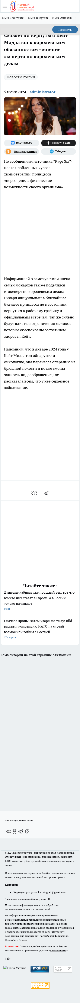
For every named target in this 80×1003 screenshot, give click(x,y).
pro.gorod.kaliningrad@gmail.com (46, 892)
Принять (65, 30)
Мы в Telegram (38, 18)
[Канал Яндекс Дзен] (58, 143)
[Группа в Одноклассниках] (21, 151)
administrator (42, 91)
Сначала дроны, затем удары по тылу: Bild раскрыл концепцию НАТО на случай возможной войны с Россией (38, 629)
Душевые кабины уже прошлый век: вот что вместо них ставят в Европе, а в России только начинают (39, 600)
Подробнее (11, 940)
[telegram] (47, 493)
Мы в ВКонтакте (13, 18)
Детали (23, 940)
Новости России (21, 76)
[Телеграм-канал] (58, 151)
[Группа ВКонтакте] (21, 143)
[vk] (34, 493)
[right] (75, 18)
